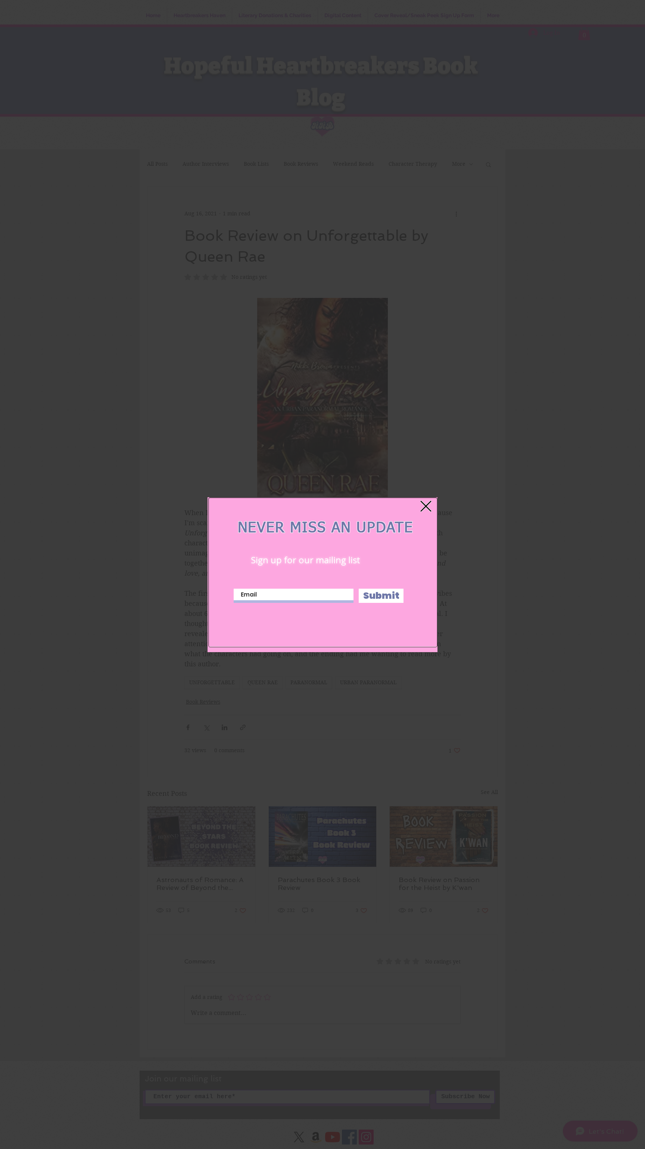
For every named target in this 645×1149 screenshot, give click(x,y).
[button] (425, 506)
